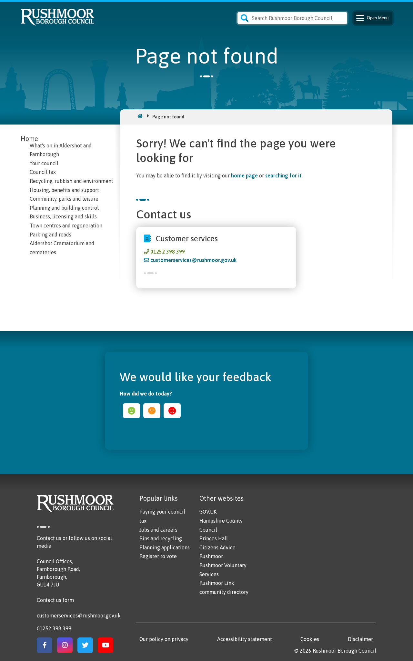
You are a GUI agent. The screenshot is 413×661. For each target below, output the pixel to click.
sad (172, 410)
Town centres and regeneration (66, 225)
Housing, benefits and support (64, 190)
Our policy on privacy (163, 639)
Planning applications (164, 547)
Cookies (309, 639)
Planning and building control (64, 208)
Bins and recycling (160, 538)
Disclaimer (360, 639)
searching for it (283, 175)
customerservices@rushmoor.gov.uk (193, 260)
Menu (377, 17)
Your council (44, 163)
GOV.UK (208, 512)
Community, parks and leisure (64, 199)
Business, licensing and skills (63, 216)
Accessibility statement (244, 639)
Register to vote (158, 556)
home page (244, 175)
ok (151, 410)
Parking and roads (50, 234)
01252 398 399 (167, 252)
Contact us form (55, 600)
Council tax (43, 172)
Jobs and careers (158, 530)
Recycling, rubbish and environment (71, 181)
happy (131, 410)
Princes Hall (213, 538)
